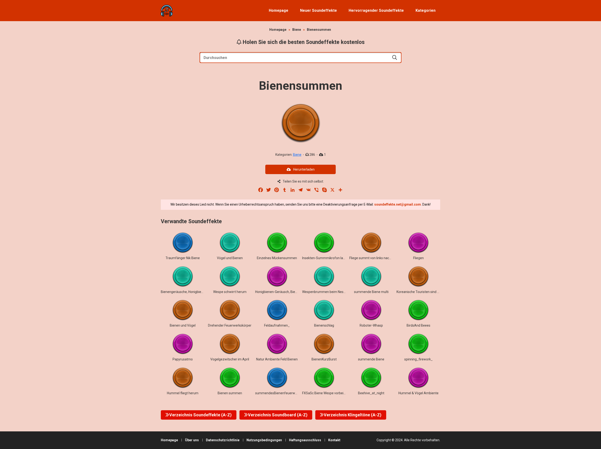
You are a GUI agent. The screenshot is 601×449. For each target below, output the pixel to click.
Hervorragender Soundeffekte (376, 10)
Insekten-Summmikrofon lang (324, 258)
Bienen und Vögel (183, 325)
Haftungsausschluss (305, 440)
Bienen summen (230, 393)
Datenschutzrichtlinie (222, 440)
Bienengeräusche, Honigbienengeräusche (192, 292)
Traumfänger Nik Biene (183, 258)
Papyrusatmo (183, 359)
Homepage (278, 10)
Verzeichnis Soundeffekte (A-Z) (200, 414)
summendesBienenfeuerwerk (277, 393)
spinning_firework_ (418, 359)
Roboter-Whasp (371, 325)
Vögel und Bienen (230, 258)
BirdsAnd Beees (418, 325)
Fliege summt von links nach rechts (375, 258)
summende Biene (371, 359)
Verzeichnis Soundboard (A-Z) (278, 414)
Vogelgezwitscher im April (229, 359)
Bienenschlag (324, 325)
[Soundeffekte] (167, 10)
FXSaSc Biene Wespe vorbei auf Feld (329, 393)
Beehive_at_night (371, 393)
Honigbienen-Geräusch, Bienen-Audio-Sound (288, 292)
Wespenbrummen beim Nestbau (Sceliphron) (335, 292)
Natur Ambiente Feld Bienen (277, 359)
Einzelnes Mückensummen (277, 258)
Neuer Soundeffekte (318, 10)
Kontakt (334, 440)
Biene (296, 29)
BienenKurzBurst (324, 359)
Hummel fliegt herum (182, 393)
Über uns (192, 440)
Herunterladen (304, 169)
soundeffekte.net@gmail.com (397, 204)
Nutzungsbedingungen (264, 440)
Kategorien (425, 10)
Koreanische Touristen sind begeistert (424, 292)
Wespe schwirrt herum (230, 292)
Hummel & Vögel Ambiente (418, 393)
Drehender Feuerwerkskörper (229, 325)
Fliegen (418, 258)
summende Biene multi (371, 292)
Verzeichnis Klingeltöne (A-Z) (352, 414)
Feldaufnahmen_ (277, 325)
